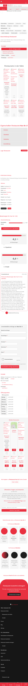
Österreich (6, 194)
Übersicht (3, 9)
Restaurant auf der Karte (7, 51)
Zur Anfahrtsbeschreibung (7, 384)
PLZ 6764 (9, 188)
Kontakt (9, 208)
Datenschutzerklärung (7, 363)
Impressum (3, 653)
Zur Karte (4, 382)
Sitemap (2, 628)
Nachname (3, 347)
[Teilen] (23, 684)
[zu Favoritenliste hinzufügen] (2, 12)
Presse (2, 621)
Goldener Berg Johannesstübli (21, 76)
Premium (25, 67)
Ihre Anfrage (4, 335)
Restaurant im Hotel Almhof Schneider (6, 83)
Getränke (6, 139)
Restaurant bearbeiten (5, 638)
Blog (2, 624)
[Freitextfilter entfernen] (22, 2)
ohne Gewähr (23, 479)
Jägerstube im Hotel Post (6, 107)
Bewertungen (24, 9)
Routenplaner (24, 150)
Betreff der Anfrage (5, 330)
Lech (5, 190)
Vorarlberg (9, 192)
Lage (10, 9)
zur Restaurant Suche (1, 5)
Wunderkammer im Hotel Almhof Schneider (14, 85)
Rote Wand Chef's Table (14, 106)
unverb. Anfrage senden (15, 49)
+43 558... (7, 55)
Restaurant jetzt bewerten (11, 228)
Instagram (3, 670)
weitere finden (13, 538)
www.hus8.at (10, 57)
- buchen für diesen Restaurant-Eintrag (23, 563)
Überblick (6, 134)
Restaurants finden (5, 610)
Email (2, 352)
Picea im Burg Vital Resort (14, 462)
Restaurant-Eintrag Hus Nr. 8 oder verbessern (5, 563)
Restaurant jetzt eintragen (14, 594)
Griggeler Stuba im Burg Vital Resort (7, 462)
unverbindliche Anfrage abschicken (9, 366)
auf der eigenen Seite (14, 563)
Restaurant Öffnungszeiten (8, 53)
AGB (2, 656)
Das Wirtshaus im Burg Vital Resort (21, 462)
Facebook (3, 667)
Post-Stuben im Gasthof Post (21, 107)
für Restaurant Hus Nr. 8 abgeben (4, 539)
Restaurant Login (5, 677)
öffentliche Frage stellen (14, 510)
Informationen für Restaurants (7, 635)
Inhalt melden (15, 482)
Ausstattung (6, 144)
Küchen (5, 130)
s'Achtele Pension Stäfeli (14, 431)
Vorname (3, 341)
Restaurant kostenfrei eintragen (7, 642)
